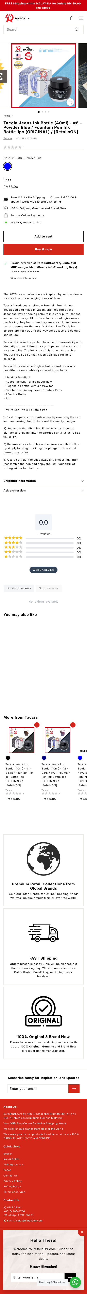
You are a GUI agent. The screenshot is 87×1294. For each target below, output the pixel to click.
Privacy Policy (12, 1181)
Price (7, 179)
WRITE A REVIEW (43, 569)
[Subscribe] (74, 1088)
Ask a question (14, 490)
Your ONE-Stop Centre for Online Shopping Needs (34, 1123)
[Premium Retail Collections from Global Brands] (43, 859)
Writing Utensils (13, 1164)
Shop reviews (48, 588)
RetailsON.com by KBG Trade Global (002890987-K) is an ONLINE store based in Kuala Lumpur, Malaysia (39, 1115)
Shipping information (19, 480)
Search (8, 1153)
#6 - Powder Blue (7, 166)
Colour (22, 158)
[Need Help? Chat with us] (75, 1282)
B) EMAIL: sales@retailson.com (23, 1220)
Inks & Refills (11, 1159)
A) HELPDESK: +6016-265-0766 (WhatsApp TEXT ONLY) (18, 1211)
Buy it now (43, 249)
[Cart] (72, 18)
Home (6, 115)
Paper (7, 1169)
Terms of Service (14, 1191)
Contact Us (10, 1175)
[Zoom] (70, 102)
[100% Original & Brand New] (43, 1011)
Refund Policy (12, 1186)
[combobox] (43, 29)
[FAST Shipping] (43, 933)
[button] (43, 147)
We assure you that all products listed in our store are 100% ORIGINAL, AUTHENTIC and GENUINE (41, 1136)
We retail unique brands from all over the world (33, 1128)
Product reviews (19, 588)
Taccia (7, 138)
